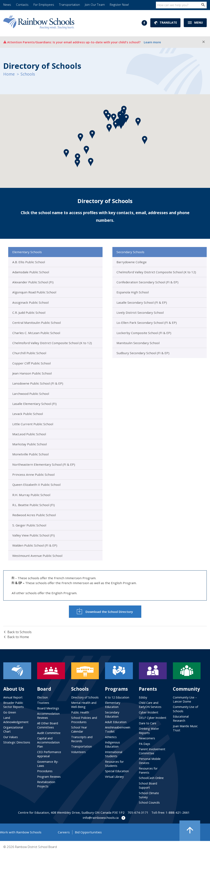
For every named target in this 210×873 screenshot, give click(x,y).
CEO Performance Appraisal (49, 754)
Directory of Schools (85, 697)
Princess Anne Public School (33, 474)
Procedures (44, 771)
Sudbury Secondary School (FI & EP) (142, 353)
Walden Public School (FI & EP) (34, 545)
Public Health (80, 712)
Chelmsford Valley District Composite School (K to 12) (52, 343)
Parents (148, 689)
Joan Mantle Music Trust (185, 728)
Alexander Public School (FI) (33, 282)
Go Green (9, 712)
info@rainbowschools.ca (101, 818)
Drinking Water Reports (149, 731)
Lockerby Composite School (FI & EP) (143, 333)
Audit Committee (48, 733)
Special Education (117, 771)
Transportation (69, 4)
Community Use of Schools (185, 709)
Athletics (111, 737)
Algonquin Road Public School (34, 292)
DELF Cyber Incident (152, 718)
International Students (113, 754)
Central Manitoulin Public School (36, 322)
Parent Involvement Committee (152, 751)
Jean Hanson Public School (32, 373)
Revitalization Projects (46, 784)
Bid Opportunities (88, 832)
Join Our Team (95, 4)
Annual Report (13, 697)
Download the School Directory (109, 612)
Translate (168, 22)
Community (186, 689)
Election (42, 697)
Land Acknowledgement (16, 720)
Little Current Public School (32, 424)
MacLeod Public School (29, 434)
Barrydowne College (131, 262)
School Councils (149, 802)
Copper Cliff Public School (31, 363)
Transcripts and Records (81, 739)
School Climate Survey (149, 795)
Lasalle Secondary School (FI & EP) (141, 302)
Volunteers (78, 752)
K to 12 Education (117, 697)
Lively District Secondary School (140, 312)
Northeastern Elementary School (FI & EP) (43, 464)
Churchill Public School (29, 353)
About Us (13, 689)
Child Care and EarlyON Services (150, 705)
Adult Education (116, 722)
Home (9, 74)
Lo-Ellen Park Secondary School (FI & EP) (146, 322)
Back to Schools (19, 632)
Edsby (143, 697)
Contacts (22, 4)
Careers (64, 832)
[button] (115, 125)
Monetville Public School (30, 454)
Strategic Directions (16, 742)
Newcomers (147, 738)
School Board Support (148, 785)
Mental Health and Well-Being (83, 705)
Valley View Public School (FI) (33, 535)
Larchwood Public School (30, 394)
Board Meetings (48, 708)
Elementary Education (112, 705)
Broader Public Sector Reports (13, 705)
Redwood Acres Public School (34, 515)
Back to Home (18, 637)
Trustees (43, 703)
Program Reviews (49, 777)
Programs (116, 689)
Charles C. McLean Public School (36, 333)
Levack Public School (27, 414)
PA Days (144, 744)
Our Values (10, 737)
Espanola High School (132, 292)
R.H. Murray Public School (31, 495)
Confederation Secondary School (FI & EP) (147, 282)
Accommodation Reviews (48, 716)
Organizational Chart (13, 729)
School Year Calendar (79, 729)
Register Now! (119, 4)
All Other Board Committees (47, 725)
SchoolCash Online (151, 778)
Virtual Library (114, 777)
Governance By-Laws (47, 764)
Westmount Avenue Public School (37, 556)
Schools (28, 74)
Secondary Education (112, 714)
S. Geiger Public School (29, 525)
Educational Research (181, 718)
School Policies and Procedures (84, 720)
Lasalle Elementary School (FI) (34, 404)
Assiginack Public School (30, 302)
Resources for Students (114, 764)
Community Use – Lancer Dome (185, 699)
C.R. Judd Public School (28, 312)
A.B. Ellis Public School (28, 262)
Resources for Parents (148, 770)
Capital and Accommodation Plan (48, 742)
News (7, 4)
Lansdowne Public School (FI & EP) (37, 383)
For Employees (43, 4)
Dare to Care (147, 723)
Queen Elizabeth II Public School (36, 484)
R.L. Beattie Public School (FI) (33, 505)
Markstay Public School (29, 444)
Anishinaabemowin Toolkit (117, 729)
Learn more (152, 42)
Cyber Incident (148, 712)
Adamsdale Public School (30, 272)
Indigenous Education (112, 744)
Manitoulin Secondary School (138, 343)
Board (44, 689)
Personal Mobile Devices (150, 761)
